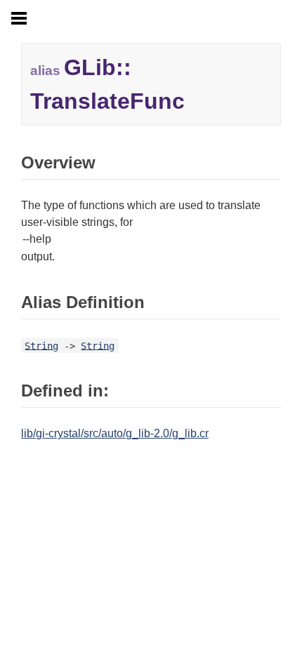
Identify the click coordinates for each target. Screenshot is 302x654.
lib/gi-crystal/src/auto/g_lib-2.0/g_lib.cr (115, 433)
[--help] (151, 239)
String (41, 345)
